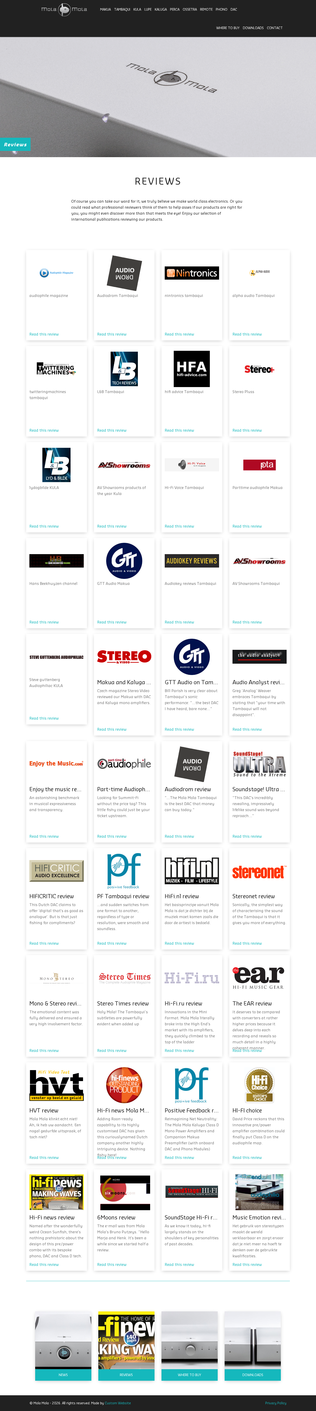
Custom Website (118, 1403)
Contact (275, 28)
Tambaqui (122, 9)
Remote (206, 9)
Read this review (44, 334)
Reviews (126, 1375)
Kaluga (161, 9)
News (63, 1375)
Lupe (148, 9)
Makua (105, 9)
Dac (234, 9)
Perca (175, 9)
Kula (137, 9)
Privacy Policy (275, 1403)
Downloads (253, 28)
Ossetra (190, 9)
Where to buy (228, 28)
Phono (221, 9)
